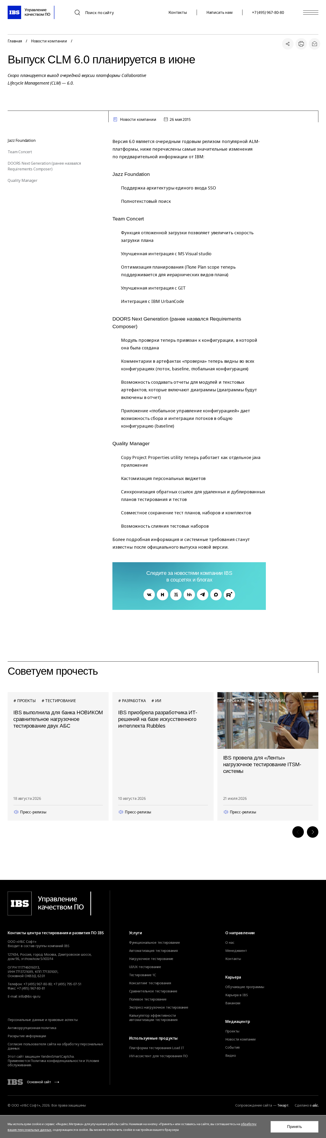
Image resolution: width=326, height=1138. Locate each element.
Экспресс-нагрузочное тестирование (158, 1007)
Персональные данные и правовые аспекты (43, 1019)
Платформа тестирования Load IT (156, 1048)
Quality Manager (22, 180)
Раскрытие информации (27, 1036)
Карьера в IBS (236, 995)
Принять (294, 1127)
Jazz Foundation (22, 140)
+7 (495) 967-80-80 (268, 12)
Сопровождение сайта (253, 1105)
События (232, 1047)
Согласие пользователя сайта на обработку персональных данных (55, 1046)
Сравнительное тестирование (153, 991)
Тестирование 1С (142, 975)
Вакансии (232, 1003)
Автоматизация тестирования (153, 951)
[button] (298, 832)
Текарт (282, 1105)
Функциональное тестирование (154, 942)
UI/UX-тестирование (145, 967)
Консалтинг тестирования (150, 983)
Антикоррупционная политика (32, 1028)
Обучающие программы (244, 987)
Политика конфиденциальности (56, 1060)
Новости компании (49, 41)
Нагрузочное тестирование (151, 959)
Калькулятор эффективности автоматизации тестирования (153, 1017)
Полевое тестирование (148, 999)
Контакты (177, 12)
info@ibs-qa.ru (29, 996)
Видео (230, 1055)
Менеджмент (236, 951)
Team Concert (20, 151)
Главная (15, 41)
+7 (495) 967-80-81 (31, 988)
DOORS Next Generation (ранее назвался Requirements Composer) (44, 166)
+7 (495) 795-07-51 (67, 984)
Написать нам (219, 12)
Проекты (232, 1031)
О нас (229, 942)
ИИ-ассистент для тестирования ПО (158, 1056)
